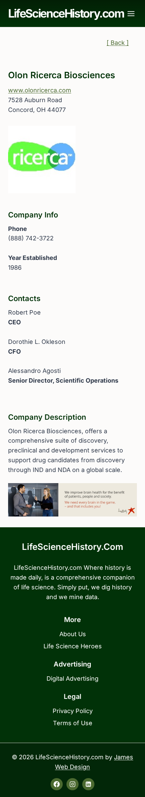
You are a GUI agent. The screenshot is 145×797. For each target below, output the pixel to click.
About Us (72, 634)
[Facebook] (57, 784)
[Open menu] (131, 13)
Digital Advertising (72, 678)
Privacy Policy (73, 710)
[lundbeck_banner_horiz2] (72, 499)
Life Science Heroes (73, 646)
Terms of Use (72, 723)
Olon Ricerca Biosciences (61, 75)
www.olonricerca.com (39, 90)
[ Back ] (118, 42)
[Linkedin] (88, 784)
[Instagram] (72, 784)
